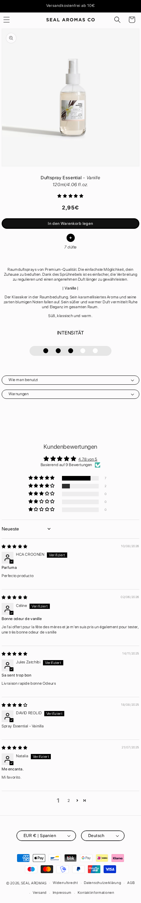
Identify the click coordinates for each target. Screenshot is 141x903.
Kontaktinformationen (96, 893)
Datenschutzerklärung (102, 883)
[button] (117, 19)
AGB (131, 883)
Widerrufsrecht (65, 883)
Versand (40, 893)
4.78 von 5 (87, 459)
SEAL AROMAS (34, 883)
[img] (15, 546)
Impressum (62, 893)
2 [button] (69, 800)
